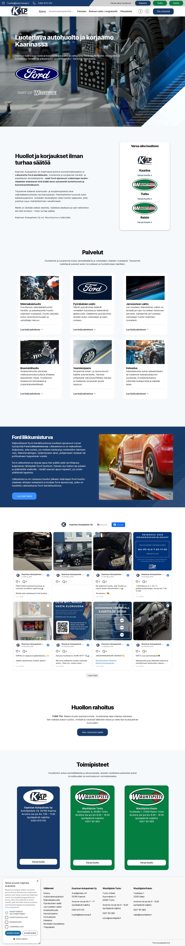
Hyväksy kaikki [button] (13, 933)
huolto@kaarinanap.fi (81, 914)
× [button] (37, 881)
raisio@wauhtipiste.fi (142, 914)
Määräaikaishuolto (51, 900)
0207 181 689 (146, 821)
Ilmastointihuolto (50, 910)
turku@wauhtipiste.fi (112, 918)
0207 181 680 (92, 821)
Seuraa (120, 525)
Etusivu (42, 11)
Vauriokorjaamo (50, 913)
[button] (61, 11)
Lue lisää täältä (24, 496)
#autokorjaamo (102, 661)
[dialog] (21, 910)
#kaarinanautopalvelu (105, 663)
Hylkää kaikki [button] (30, 933)
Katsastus (81, 11)
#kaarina (113, 661)
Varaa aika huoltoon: (120, 3)
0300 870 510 (38, 820)
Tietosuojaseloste (161, 942)
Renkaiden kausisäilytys (53, 923)
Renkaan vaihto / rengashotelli (103, 11)
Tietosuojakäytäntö (12, 907)
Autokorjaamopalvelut (60, 11)
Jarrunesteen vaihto (52, 907)
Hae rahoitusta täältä (92, 732)
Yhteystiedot (126, 11)
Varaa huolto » (144, 175)
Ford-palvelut (49, 917)
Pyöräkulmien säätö (52, 903)
